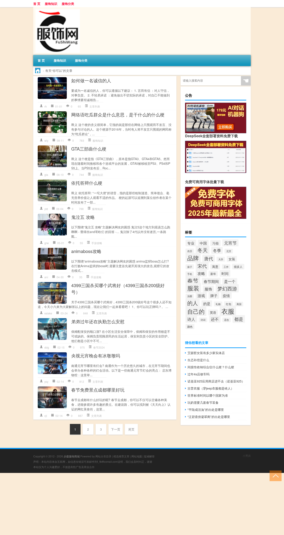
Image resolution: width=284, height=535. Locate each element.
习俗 (215, 243)
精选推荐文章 (121, 456)
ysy (46, 381)
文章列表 (94, 106)
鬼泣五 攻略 (83, 217)
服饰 (208, 289)
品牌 (193, 258)
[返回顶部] (275, 475)
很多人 (238, 267)
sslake (48, 313)
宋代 (202, 266)
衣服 (227, 311)
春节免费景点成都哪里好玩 (97, 389)
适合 (226, 319)
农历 (189, 251)
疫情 (226, 295)
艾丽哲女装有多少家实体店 (206, 353)
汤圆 (189, 296)
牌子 (213, 295)
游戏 (201, 295)
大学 (220, 259)
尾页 (131, 429)
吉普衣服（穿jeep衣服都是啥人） (210, 388)
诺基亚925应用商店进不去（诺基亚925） (216, 381)
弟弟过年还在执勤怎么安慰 (97, 321)
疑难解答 (149, 456)
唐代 (208, 258)
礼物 (218, 304)
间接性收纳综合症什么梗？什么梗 (210, 367)
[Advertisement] (133, 504)
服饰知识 (51, 3)
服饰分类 (68, 3)
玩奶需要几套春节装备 (203, 402)
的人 (192, 303)
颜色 (190, 326)
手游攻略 (96, 243)
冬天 (202, 249)
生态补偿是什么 (198, 360)
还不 (215, 319)
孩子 (189, 266)
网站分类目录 (103, 456)
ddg (46, 347)
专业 (190, 243)
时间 (225, 273)
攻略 (201, 273)
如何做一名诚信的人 (91, 80)
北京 (228, 251)
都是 (238, 319)
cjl (45, 415)
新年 (213, 274)
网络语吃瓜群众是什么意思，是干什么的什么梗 (117, 114)
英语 (213, 312)
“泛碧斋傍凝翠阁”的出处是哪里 (208, 416)
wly (46, 140)
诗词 (203, 319)
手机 (189, 274)
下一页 (115, 429)
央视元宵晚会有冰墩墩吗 (95, 355)
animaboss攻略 (86, 251)
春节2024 (99, 347)
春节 (192, 280)
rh (45, 106)
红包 (228, 304)
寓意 (215, 267)
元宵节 (230, 243)
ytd (46, 209)
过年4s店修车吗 (198, 374)
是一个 (229, 281)
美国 (239, 304)
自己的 (196, 311)
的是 (206, 303)
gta (46, 174)
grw (46, 243)
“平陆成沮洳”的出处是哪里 (205, 409)
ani (46, 277)
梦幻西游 (227, 288)
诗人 (191, 319)
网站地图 (136, 456)
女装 (232, 259)
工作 (226, 266)
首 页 (36, 3)
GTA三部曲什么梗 (88, 148)
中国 (203, 243)
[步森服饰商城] (56, 8)
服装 (193, 288)
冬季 (217, 250)
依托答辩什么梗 (86, 183)
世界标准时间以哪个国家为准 (207, 395)
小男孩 (247, 455)
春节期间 (211, 281)
